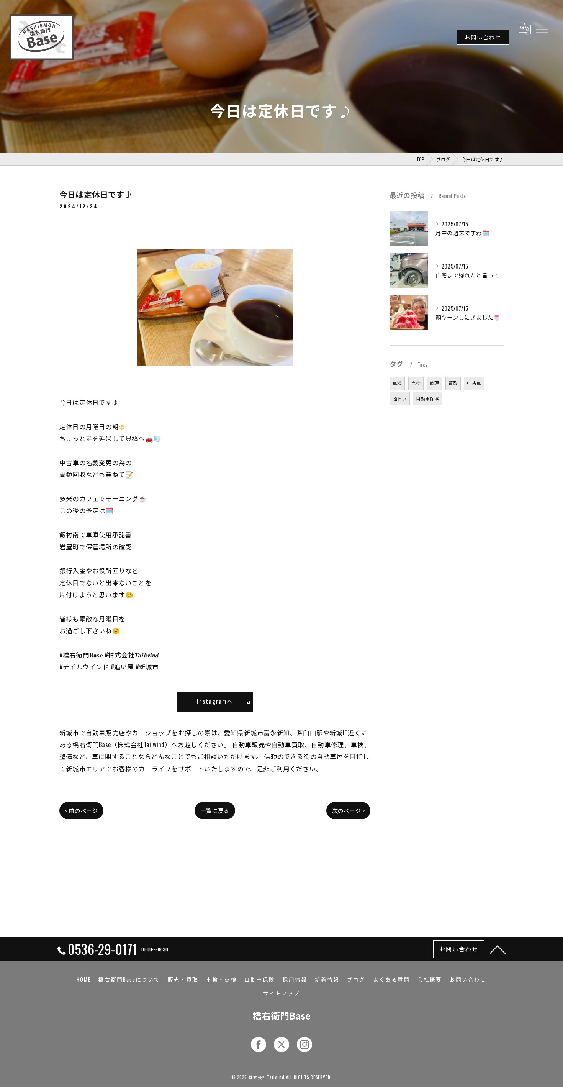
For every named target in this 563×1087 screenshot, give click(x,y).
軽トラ (400, 398)
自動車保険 (427, 398)
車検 (397, 383)
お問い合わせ (483, 37)
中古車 (474, 383)
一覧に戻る (214, 810)
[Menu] (541, 28)
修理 (434, 383)
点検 (416, 383)
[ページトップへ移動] (498, 949)
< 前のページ (81, 810)
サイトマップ (281, 993)
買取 (453, 383)
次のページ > (348, 810)
